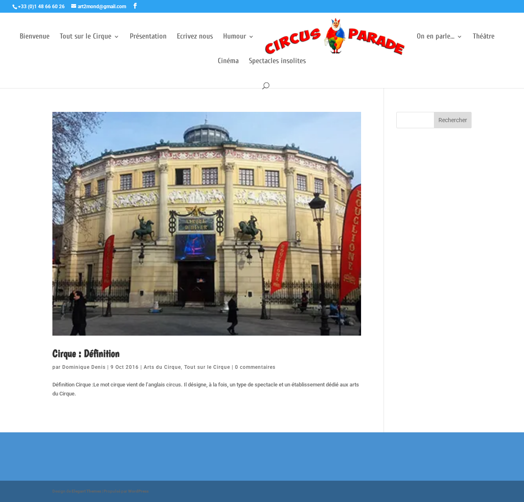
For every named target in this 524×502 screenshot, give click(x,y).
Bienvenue (35, 37)
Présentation (148, 37)
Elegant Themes (86, 491)
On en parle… (435, 37)
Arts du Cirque (162, 367)
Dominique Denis (84, 367)
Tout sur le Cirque (85, 37)
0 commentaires (255, 367)
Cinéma (228, 61)
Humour (234, 37)
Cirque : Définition (86, 353)
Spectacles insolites (277, 61)
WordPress (138, 491)
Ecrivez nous (195, 37)
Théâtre (484, 37)
